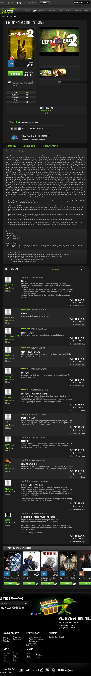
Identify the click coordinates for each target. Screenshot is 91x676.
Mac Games (15, 661)
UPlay (5, 659)
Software (78, 10)
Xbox (60, 10)
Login (29, 2)
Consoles (15, 659)
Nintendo (68, 10)
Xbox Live (15, 653)
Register (35, 2)
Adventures (39, 655)
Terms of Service (17, 637)
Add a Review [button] (55, 269)
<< (76, 269)
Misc (28, 661)
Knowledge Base (53, 637)
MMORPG (29, 657)
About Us (5, 637)
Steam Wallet (40, 10)
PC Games (6, 661)
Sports (37, 653)
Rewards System (17, 639)
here (68, 629)
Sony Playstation (8, 653)
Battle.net (15, 657)
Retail (5, 657)
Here (22, 242)
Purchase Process (51, 146)
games (28, 10)
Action (27, 92)
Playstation (51, 10)
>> (87, 269)
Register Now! (29, 645)
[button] (9, 2)
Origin (14, 655)
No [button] (82, 302)
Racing (28, 655)
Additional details (30, 146)
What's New (6, 641)
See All (46, 113)
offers (86, 10)
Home (2, 2)
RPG (28, 659)
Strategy (38, 657)
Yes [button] (75, 302)
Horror (38, 659)
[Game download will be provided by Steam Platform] (9, 82)
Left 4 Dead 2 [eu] (11, 16)
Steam (28, 82)
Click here (15, 238)
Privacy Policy (6, 639)
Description (11, 146)
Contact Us (61, 637)
